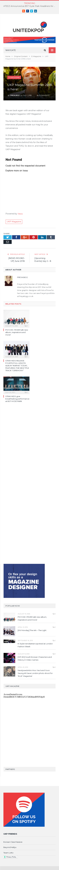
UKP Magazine (14, 221)
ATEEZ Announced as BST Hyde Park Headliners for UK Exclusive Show (30, 6)
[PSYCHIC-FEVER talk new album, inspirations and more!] (16, 318)
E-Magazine (14, 77)
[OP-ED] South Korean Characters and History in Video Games (35, 658)
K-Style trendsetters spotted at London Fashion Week (35, 645)
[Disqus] (29, 444)
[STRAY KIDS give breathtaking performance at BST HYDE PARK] (16, 385)
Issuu (20, 213)
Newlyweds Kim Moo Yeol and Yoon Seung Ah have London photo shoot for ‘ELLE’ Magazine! (35, 673)
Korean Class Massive (12, 842)
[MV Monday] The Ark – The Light (32, 630)
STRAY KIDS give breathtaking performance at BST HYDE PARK (17, 398)
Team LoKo (8, 853)
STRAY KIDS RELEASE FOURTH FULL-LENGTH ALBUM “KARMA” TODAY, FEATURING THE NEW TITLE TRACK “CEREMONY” (17, 366)
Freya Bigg (15, 95)
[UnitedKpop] (29, 26)
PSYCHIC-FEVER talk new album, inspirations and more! (16, 332)
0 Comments (44, 95)
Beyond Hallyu (9, 847)
